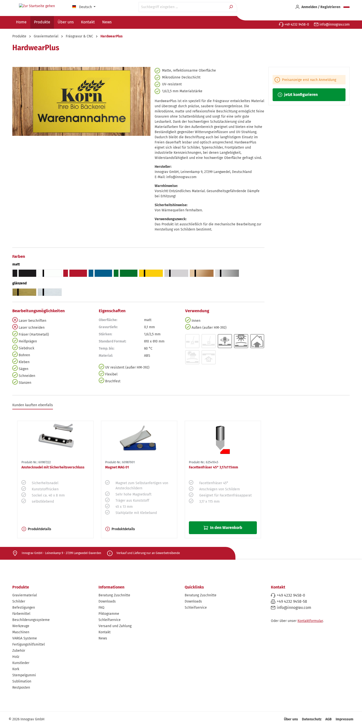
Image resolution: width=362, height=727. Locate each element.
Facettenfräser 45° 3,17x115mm (213, 467)
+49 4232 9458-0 (296, 24)
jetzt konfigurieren (300, 94)
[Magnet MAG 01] (139, 439)
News (103, 638)
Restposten (21, 687)
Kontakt (105, 632)
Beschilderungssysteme (31, 620)
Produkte (20, 587)
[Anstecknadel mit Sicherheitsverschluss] (55, 439)
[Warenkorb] (346, 7)
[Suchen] (231, 7)
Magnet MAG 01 (117, 467)
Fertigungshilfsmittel (28, 644)
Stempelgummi (24, 675)
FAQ (101, 607)
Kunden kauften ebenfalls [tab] (32, 405)
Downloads (107, 601)
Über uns (291, 719)
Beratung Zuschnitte (114, 595)
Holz (15, 657)
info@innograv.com (334, 24)
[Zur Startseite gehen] (37, 6)
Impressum (344, 719)
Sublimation (21, 681)
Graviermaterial (24, 595)
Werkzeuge (20, 626)
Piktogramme (109, 614)
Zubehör (18, 651)
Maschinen (20, 632)
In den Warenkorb (225, 527)
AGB (328, 719)
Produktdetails (39, 529)
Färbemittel (21, 614)
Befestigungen (23, 607)
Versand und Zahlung (115, 626)
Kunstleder (20, 663)
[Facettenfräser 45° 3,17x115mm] (223, 439)
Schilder (18, 601)
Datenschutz (311, 719)
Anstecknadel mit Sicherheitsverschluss (52, 467)
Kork (15, 669)
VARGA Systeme (24, 638)
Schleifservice (110, 620)
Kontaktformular (310, 621)
